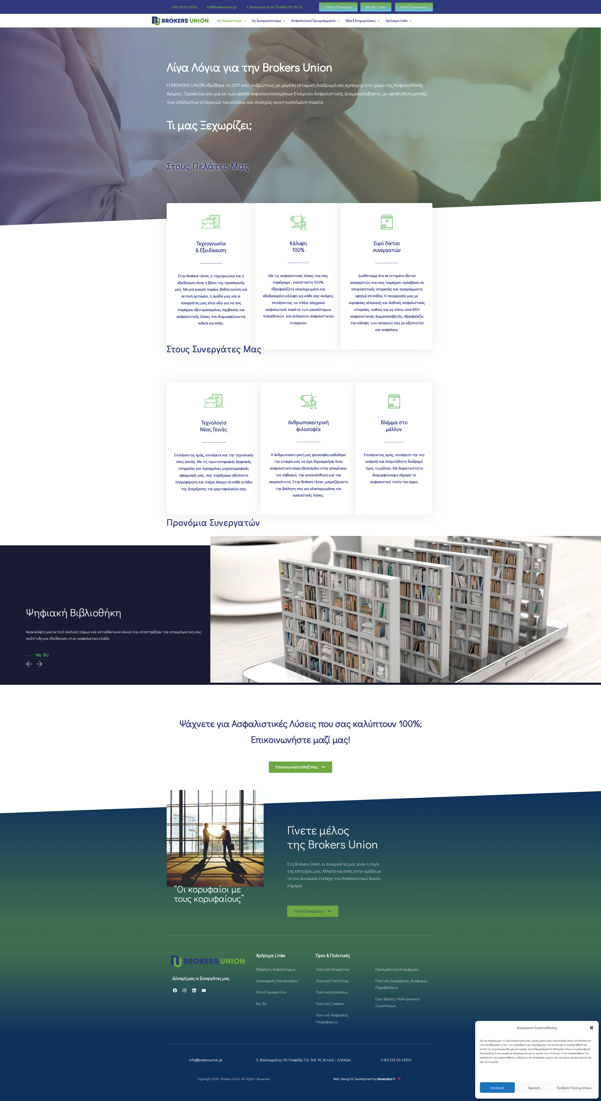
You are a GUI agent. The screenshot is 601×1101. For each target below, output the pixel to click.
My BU (261, 1003)
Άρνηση (534, 1087)
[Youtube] (204, 990)
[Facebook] (175, 990)
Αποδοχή (497, 1087)
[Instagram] (184, 990)
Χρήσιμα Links (397, 20)
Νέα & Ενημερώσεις (361, 20)
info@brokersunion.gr (205, 1059)
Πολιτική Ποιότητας (332, 980)
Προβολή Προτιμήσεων (574, 1087)
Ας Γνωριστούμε (229, 20)
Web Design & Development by (364, 1079)
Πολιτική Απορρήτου (332, 969)
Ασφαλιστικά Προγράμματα (313, 20)
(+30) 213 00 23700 (396, 1059)
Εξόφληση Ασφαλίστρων (275, 969)
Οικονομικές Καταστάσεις (277, 980)
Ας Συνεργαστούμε (266, 20)
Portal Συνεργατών (271, 991)
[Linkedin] (194, 990)
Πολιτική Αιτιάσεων (332, 991)
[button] (591, 1027)
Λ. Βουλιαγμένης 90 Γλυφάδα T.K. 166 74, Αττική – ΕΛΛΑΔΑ (303, 1059)
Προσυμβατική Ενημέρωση (396, 969)
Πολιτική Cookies (330, 1003)
